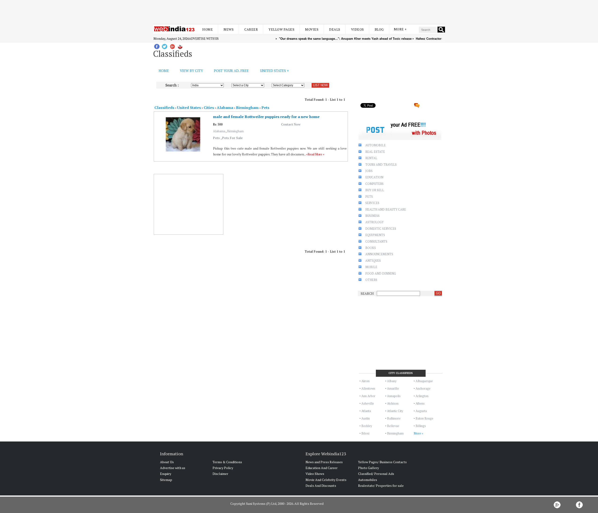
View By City (191, 70)
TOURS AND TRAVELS (381, 164)
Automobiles (367, 479)
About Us (167, 462)
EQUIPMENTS (375, 235)
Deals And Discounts (321, 485)
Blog (379, 29)
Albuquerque (424, 381)
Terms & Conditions (227, 462)
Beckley (366, 426)
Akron (365, 381)
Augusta (421, 411)
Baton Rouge (424, 418)
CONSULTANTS (376, 241)
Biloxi (365, 433)
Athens (420, 403)
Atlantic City (395, 411)
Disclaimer (220, 473)
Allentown (368, 388)
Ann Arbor (368, 396)
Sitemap (166, 479)
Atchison (393, 403)
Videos (357, 29)
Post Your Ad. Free (231, 70)
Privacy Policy (223, 468)
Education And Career (322, 468)
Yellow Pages (281, 29)
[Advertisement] (299, 11)
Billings (421, 426)
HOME (164, 70)
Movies (311, 29)
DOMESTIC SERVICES (380, 228)
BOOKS (370, 248)
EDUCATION (374, 177)
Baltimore (394, 418)
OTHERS (371, 280)
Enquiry (165, 473)
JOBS (369, 171)
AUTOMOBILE (375, 145)
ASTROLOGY (374, 222)
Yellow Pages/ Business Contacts (382, 462)
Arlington (422, 396)
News (229, 29)
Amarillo (393, 388)
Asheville (367, 403)
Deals (334, 29)
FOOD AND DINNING (380, 273)
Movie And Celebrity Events (326, 479)
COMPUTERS (374, 184)
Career (251, 29)
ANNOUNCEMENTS (379, 254)
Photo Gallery (368, 468)
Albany (392, 381)
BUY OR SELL (374, 190)
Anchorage (423, 388)
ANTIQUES (373, 260)
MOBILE (371, 267)
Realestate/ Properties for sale (381, 485)
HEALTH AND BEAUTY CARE (385, 209)
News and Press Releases (324, 462)
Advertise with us (204, 38)
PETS (369, 196)
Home (207, 29)
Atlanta (366, 411)
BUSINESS (372, 216)
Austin (365, 418)
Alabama (219, 131)
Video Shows (315, 473)
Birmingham (235, 131)
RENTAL (371, 158)
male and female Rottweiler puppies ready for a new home (266, 116)
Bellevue (393, 426)
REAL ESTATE (375, 152)
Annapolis (394, 396)
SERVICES (372, 203)
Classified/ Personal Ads (376, 473)
